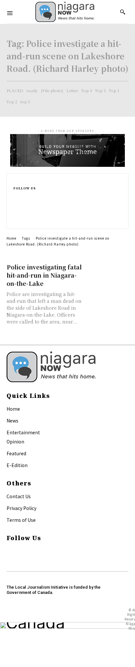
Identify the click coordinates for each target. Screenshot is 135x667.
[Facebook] (16, 197)
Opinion (15, 441)
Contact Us (19, 496)
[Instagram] (16, 204)
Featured (16, 453)
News (12, 420)
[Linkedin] (16, 212)
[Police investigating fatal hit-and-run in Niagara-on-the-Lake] (107, 273)
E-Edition (17, 465)
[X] (16, 219)
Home (11, 238)
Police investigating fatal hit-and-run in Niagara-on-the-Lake (44, 275)
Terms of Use (21, 520)
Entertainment (23, 432)
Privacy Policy (21, 508)
